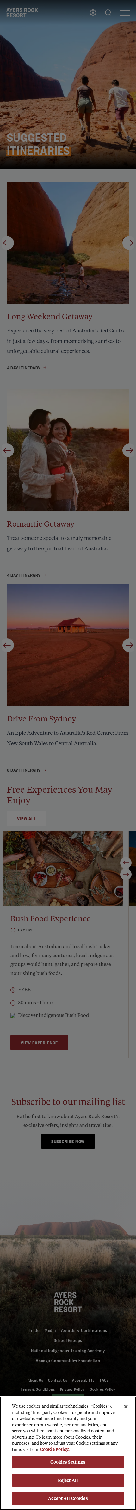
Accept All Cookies (68, 1498)
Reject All (68, 1480)
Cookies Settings (67, 1461)
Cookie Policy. (55, 1449)
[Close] (126, 1407)
